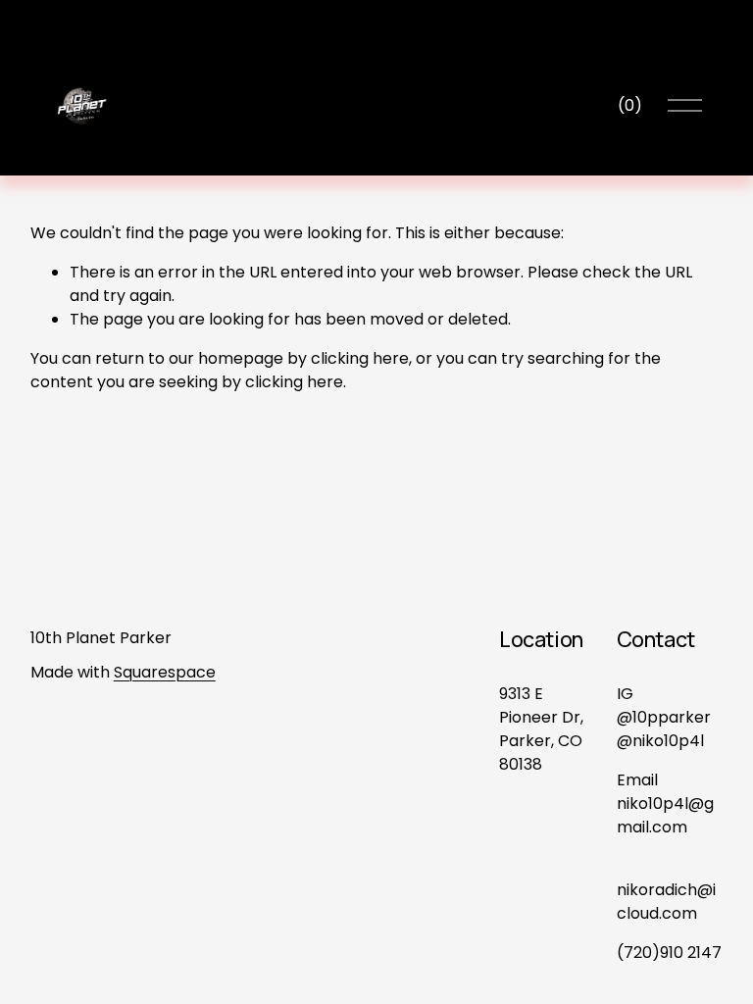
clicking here (360, 358)
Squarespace (165, 672)
